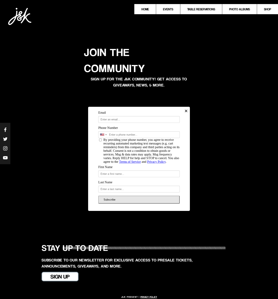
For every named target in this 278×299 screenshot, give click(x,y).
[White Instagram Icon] (5, 148)
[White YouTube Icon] (5, 158)
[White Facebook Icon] (5, 130)
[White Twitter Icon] (5, 139)
